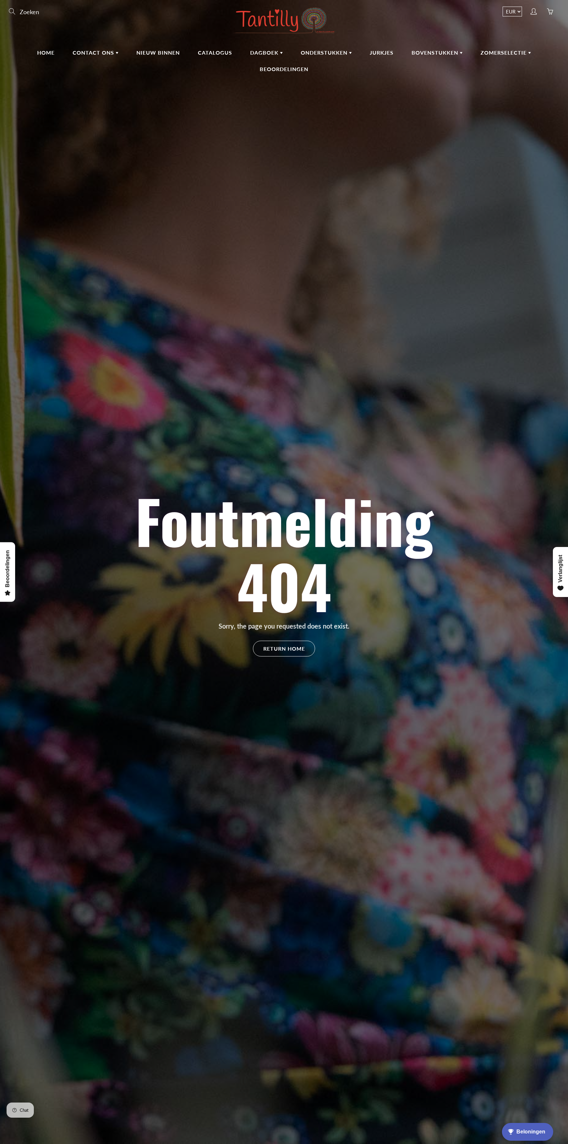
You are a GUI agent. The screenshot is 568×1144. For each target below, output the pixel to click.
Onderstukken (325, 52)
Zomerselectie (504, 52)
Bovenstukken (436, 52)
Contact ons (94, 52)
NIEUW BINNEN (158, 52)
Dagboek (265, 52)
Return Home (284, 648)
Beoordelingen (284, 69)
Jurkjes (381, 52)
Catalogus (215, 52)
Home (46, 52)
